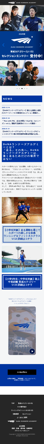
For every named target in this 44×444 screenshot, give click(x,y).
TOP (12, 403)
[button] (3, 45)
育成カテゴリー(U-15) (25, 403)
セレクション (26, 414)
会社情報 (22, 426)
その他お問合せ (22, 372)
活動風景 (16, 414)
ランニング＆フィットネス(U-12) (22, 410)
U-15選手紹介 (22, 407)
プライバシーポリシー (22, 431)
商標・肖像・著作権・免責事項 (22, 428)
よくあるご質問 (22, 417)
